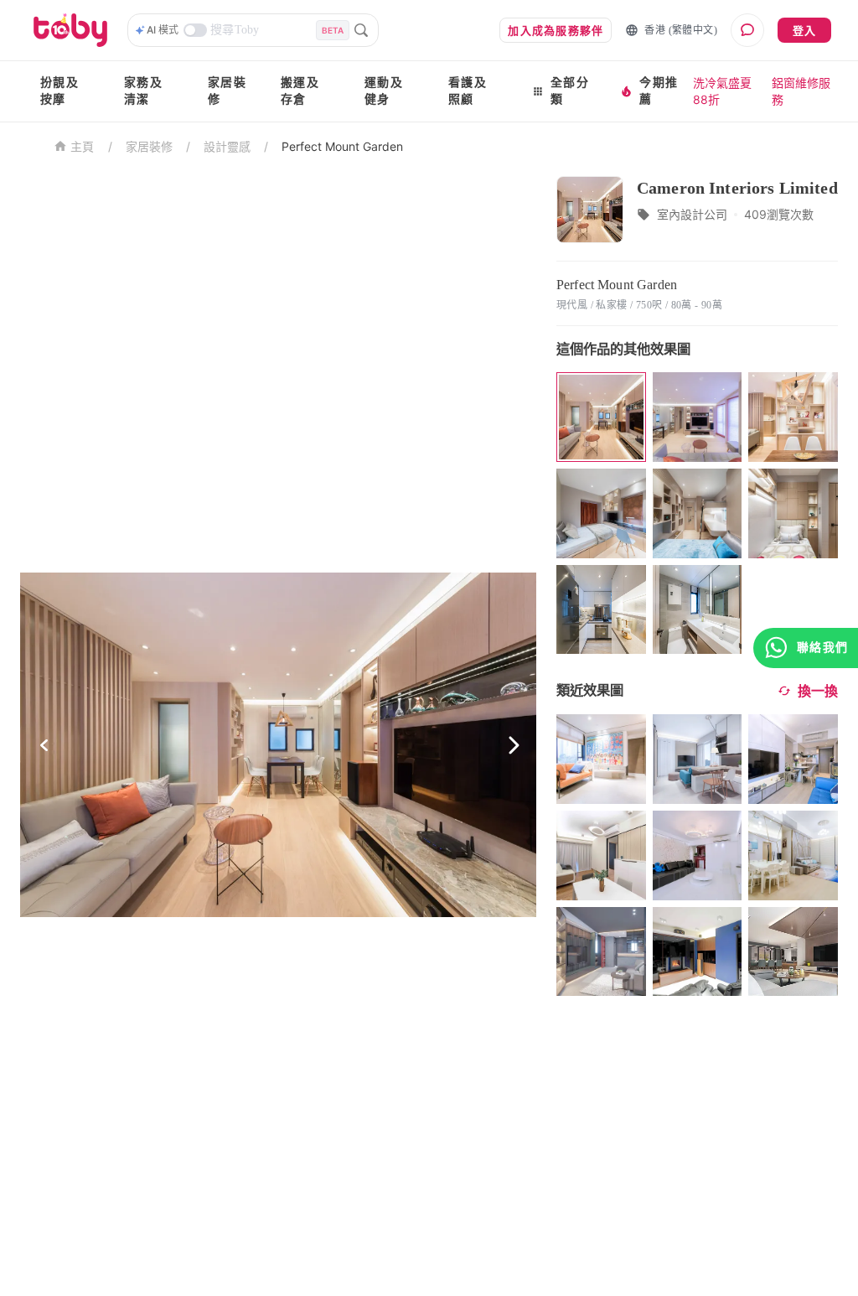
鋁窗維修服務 (801, 90)
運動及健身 (383, 91)
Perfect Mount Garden (342, 146)
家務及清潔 (143, 91)
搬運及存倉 (300, 91)
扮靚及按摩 (59, 91)
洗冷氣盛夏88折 (722, 90)
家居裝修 (227, 91)
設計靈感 (227, 146)
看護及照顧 (467, 91)
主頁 (82, 147)
